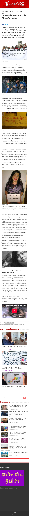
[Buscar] (24, 398)
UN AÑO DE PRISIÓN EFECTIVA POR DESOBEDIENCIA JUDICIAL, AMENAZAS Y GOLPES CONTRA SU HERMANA (17, 440)
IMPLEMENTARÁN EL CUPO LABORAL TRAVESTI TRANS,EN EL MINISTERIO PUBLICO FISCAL (14, 347)
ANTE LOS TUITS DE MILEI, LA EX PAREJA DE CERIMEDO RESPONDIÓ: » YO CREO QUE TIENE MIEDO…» (18, 406)
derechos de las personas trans (8, 324)
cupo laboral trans (9, 322)
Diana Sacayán (20, 324)
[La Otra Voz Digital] (14, 3)
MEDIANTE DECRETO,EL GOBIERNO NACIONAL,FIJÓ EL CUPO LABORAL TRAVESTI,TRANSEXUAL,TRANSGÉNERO (12, 367)
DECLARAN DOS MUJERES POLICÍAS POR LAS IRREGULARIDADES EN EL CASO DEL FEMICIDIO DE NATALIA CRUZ (18, 413)
